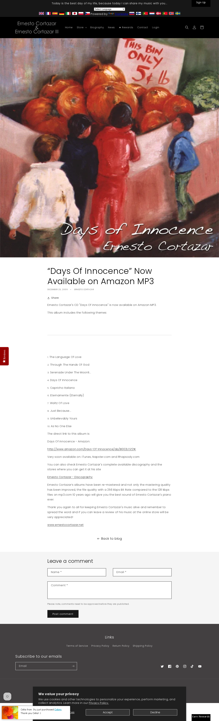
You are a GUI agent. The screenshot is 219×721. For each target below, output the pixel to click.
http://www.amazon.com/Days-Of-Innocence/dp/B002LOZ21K (91, 449)
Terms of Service (77, 646)
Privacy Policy (100, 646)
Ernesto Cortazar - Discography (70, 477)
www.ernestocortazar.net (65, 525)
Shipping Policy (143, 646)
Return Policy (121, 646)
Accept (108, 712)
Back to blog (111, 538)
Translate (121, 14)
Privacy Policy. (99, 703)
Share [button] (55, 298)
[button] (81, 27)
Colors (58, 709)
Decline (155, 712)
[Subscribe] (73, 666)
